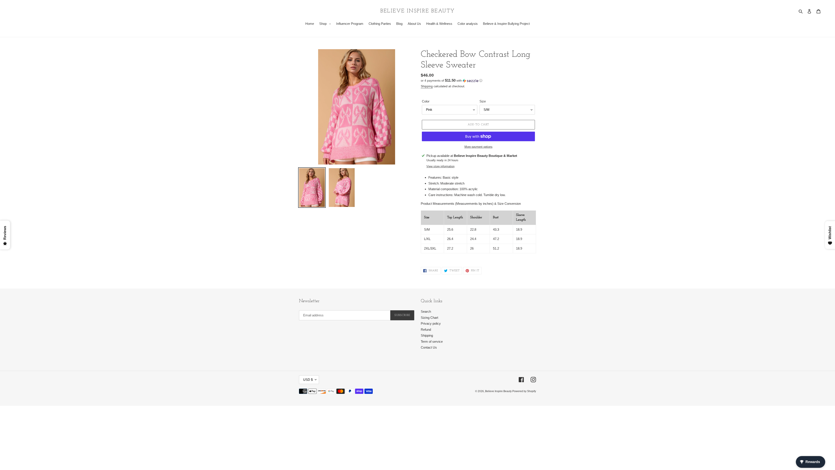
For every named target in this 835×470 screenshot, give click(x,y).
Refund (426, 329)
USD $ (308, 379)
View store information (440, 166)
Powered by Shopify (524, 391)
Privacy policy (431, 323)
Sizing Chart (429, 317)
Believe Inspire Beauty (417, 11)
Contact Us (429, 347)
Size (482, 101)
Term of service (432, 341)
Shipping (427, 86)
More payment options (478, 146)
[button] (451, 81)
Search (426, 311)
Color (425, 101)
